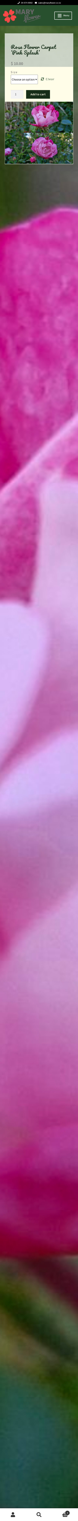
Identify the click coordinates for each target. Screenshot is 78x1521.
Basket (60, 1511)
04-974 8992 (27, 3)
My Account (13, 1514)
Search (39, 1514)
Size (14, 72)
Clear (50, 79)
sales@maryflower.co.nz (49, 3)
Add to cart (38, 94)
